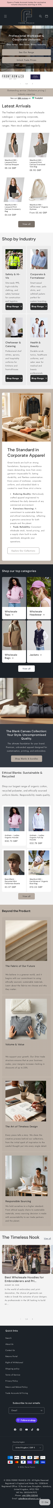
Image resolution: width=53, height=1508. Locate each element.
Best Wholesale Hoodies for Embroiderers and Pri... (24, 1279)
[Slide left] (21, 84)
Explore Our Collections (23, 550)
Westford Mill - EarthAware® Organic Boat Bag (39, 881)
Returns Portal (11, 1356)
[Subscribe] (41, 1410)
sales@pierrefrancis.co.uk (29, 1498)
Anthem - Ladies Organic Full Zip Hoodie (37, 837)
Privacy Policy (11, 1381)
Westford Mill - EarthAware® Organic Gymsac (39, 207)
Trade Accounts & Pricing (16, 1393)
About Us (9, 1344)
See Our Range (26, 52)
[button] (5, 16)
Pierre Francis (30, 1467)
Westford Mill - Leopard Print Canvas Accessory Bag (13, 208)
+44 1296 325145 (30, 1495)
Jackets (34, 654)
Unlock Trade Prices (26, 59)
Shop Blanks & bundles (26, 758)
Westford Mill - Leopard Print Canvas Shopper (12, 162)
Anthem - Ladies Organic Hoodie (12, 836)
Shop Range (13, 306)
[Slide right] (32, 84)
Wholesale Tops (11, 613)
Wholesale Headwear (36, 613)
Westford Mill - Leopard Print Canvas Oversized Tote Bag (37, 163)
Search (8, 1338)
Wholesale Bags (11, 656)
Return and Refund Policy (16, 1387)
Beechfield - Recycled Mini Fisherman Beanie (12, 881)
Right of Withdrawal (14, 1362)
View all (26, 224)
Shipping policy (12, 1368)
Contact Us (10, 1350)
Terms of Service (12, 1374)
